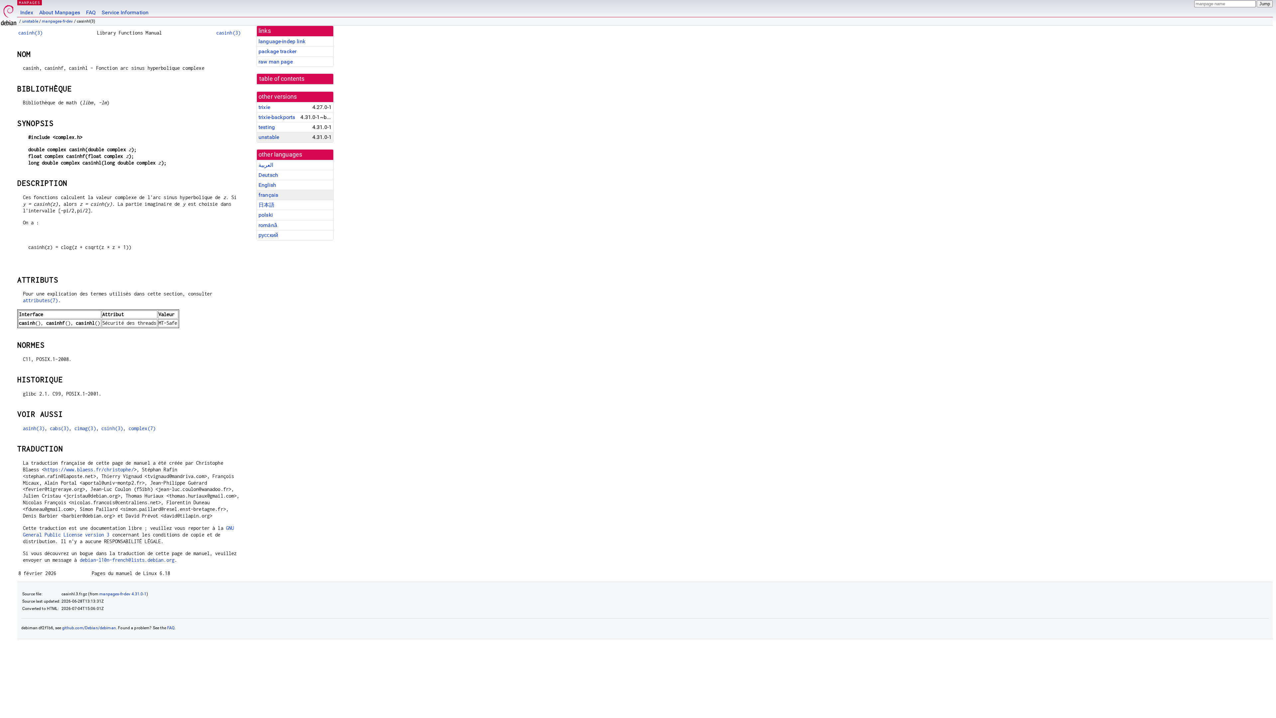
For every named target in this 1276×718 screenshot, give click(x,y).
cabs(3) (59, 428)
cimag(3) (85, 428)
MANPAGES (29, 2)
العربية (266, 165)
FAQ (91, 12)
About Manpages (59, 12)
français (268, 195)
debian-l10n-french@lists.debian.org (127, 560)
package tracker (277, 51)
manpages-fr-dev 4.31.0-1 (123, 594)
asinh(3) (34, 428)
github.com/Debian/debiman (89, 628)
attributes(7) (40, 300)
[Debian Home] (8, 13)
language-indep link (282, 41)
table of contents (282, 78)
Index (26, 12)
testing (267, 127)
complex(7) (142, 428)
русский (268, 235)
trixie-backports (277, 117)
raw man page (276, 62)
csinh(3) (112, 428)
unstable (30, 21)
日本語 (266, 205)
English (267, 185)
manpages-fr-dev (57, 21)
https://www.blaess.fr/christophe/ (89, 469)
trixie (264, 107)
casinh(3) (30, 33)
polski (266, 215)
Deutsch (268, 175)
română (268, 225)
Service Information (125, 12)
